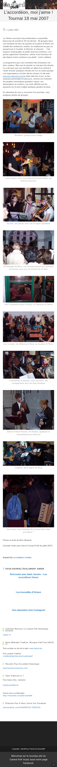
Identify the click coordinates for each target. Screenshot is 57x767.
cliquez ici (7, 635)
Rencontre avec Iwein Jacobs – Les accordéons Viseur (28, 576)
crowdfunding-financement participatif (18, 656)
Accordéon (18, 557)
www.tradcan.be (35, 648)
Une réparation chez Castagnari (28, 610)
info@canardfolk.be (10, 685)
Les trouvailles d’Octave (28, 592)
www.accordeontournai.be (14, 76)
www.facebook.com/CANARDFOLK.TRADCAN (21, 707)
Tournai (27, 557)
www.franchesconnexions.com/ (15, 668)
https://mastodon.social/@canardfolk (17, 696)
